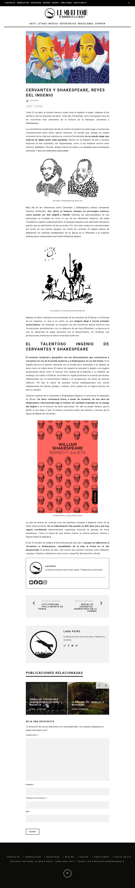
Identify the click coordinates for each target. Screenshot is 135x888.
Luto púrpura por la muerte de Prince (50, 606)
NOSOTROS (36, 3)
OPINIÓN (100, 23)
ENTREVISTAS (68, 23)
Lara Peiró (34, 100)
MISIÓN (46, 3)
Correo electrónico (36, 798)
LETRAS (42, 23)
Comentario (32, 735)
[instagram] (45, 583)
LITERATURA (38, 106)
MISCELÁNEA (85, 23)
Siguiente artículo (84, 601)
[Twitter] (41, 583)
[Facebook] (36, 583)
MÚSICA (53, 23)
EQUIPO (55, 3)
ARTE (33, 23)
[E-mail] (31, 583)
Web (27, 811)
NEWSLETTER (23, 3)
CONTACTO (10, 3)
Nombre (30, 784)
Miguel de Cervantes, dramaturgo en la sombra (85, 607)
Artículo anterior (51, 601)
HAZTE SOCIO (80, 3)
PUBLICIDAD (66, 3)
